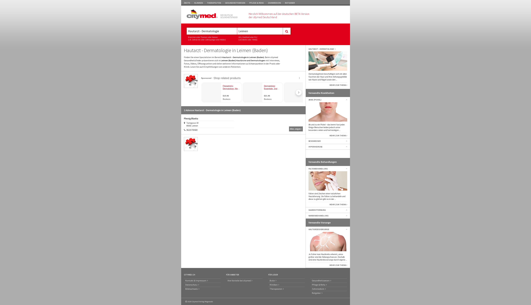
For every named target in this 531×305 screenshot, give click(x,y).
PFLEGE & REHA (256, 2)
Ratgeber (317, 293)
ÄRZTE (187, 2)
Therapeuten (276, 288)
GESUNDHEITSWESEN (235, 2)
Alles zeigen (295, 129)
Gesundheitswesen (321, 280)
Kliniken (274, 284)
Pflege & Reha (319, 284)
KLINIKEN (198, 2)
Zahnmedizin (318, 288)
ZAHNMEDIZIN (274, 2)
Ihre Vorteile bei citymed (239, 280)
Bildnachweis (192, 288)
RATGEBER (290, 2)
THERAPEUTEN (214, 2)
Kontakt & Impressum (196, 280)
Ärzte (273, 280)
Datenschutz (191, 284)
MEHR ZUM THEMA (338, 85)
